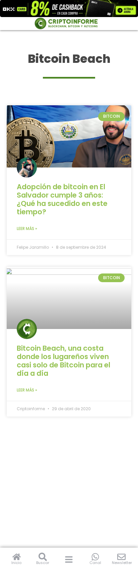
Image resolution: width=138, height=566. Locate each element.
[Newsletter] (121, 557)
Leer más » (27, 228)
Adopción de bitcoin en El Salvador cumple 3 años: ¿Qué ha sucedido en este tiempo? (62, 199)
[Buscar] (43, 557)
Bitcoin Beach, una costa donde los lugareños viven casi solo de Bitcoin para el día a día (63, 360)
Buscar (42, 562)
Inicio (16, 562)
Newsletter (122, 562)
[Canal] (95, 557)
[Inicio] (16, 557)
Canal (95, 562)
